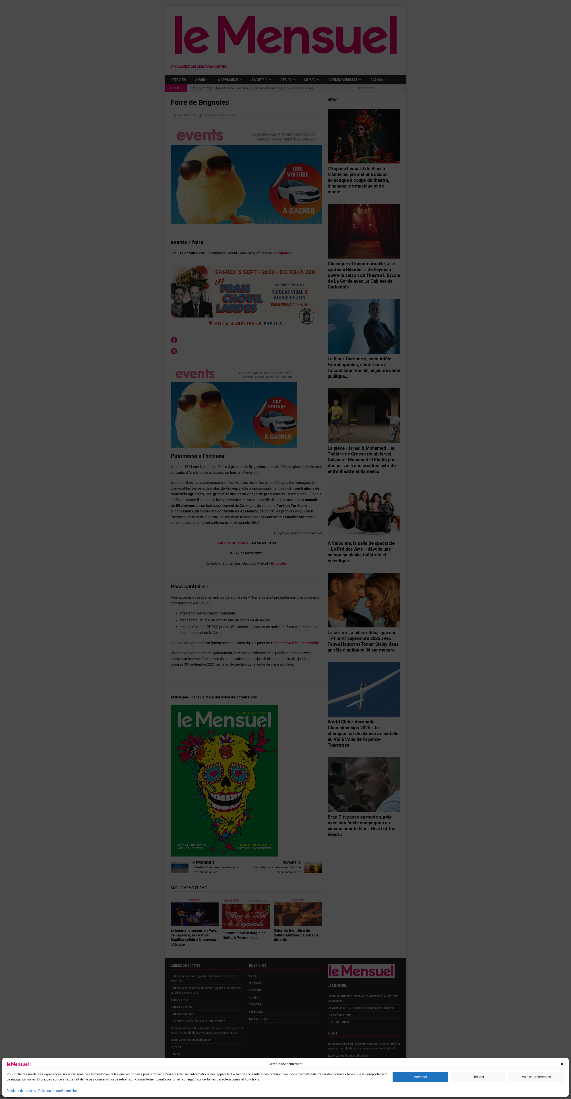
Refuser (478, 1077)
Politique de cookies (21, 1091)
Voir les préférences (536, 1077)
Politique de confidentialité (57, 1091)
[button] (562, 1064)
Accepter (420, 1077)
